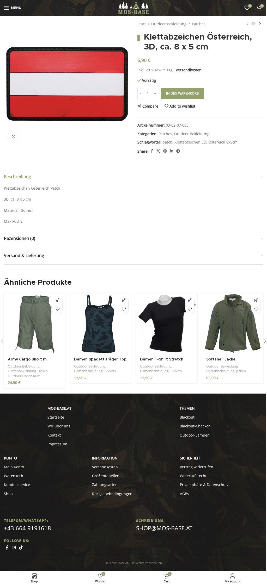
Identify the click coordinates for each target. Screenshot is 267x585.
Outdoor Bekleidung (168, 23)
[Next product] (260, 24)
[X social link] (158, 151)
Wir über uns (58, 426)
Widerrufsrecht (193, 475)
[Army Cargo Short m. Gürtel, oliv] (34, 323)
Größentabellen (105, 475)
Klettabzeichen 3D (190, 142)
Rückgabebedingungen (112, 493)
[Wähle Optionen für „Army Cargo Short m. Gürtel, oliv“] (57, 300)
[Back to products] (254, 24)
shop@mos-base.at (164, 528)
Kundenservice (17, 484)
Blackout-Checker (195, 426)
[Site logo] (133, 7)
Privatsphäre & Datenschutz (204, 484)
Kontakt (54, 435)
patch (167, 142)
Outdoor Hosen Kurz (24, 376)
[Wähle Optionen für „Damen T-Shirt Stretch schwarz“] (190, 300)
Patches (198, 23)
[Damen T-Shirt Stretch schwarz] (166, 323)
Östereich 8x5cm (223, 142)
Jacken (241, 371)
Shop (8, 493)
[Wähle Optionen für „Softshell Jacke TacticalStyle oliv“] (255, 300)
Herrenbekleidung (22, 371)
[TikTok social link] (20, 548)
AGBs (184, 493)
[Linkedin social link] (171, 151)
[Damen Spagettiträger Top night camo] (100, 323)
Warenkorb (13, 475)
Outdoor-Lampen (195, 435)
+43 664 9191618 (27, 528)
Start (141, 23)
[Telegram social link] (178, 151)
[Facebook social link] (152, 151)
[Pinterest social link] (165, 151)
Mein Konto (14, 466)
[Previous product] (247, 24)
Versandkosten (189, 69)
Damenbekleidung (88, 371)
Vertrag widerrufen (196, 466)
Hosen (43, 371)
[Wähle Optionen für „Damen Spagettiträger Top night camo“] (123, 300)
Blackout (187, 417)
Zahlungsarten (105, 484)
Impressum (57, 443)
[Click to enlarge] (14, 136)
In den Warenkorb (182, 93)
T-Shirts (110, 371)
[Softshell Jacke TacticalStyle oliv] (232, 323)
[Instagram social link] (13, 548)
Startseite (55, 417)
